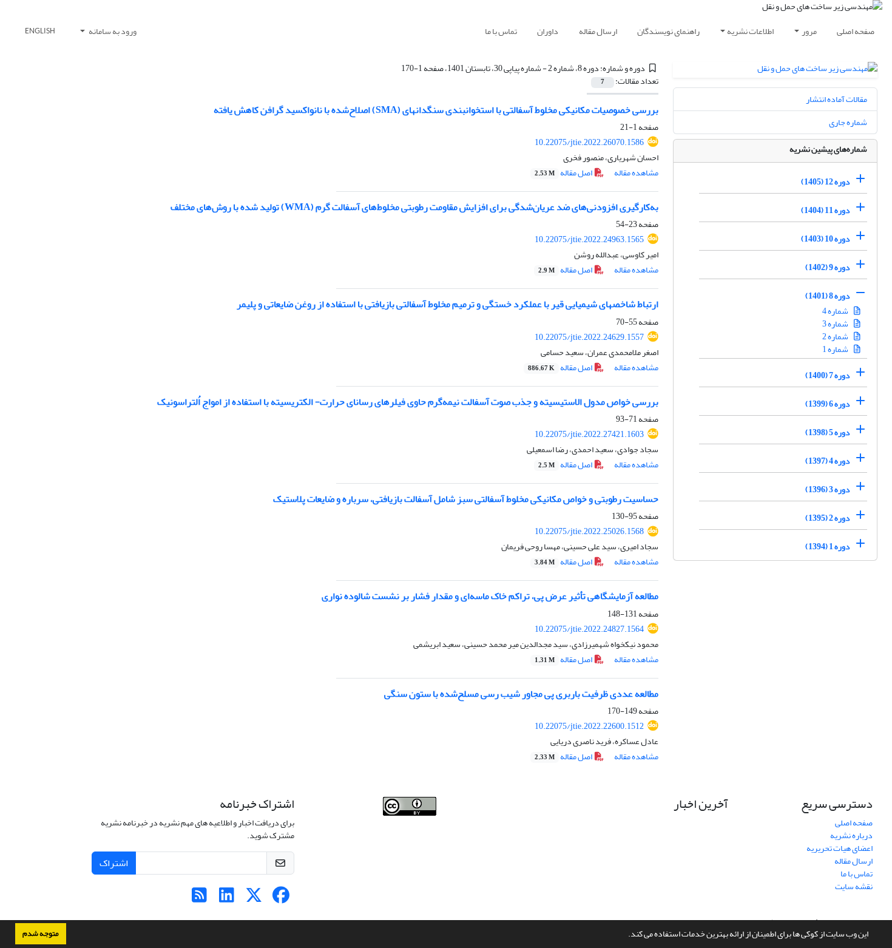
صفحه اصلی (855, 31)
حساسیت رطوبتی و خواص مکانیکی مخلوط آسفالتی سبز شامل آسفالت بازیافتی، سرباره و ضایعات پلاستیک (465, 499)
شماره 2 (836, 336)
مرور (809, 31)
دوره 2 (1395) (827, 518)
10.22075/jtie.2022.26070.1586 (589, 142)
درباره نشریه (851, 835)
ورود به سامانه (112, 31)
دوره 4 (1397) (827, 461)
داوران (547, 31)
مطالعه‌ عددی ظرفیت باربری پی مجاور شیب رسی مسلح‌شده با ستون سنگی (521, 694)
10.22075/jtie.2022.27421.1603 (589, 434)
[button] (625, 935)
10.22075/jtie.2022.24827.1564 (589, 629)
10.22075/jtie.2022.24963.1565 (589, 239)
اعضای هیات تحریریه (839, 848)
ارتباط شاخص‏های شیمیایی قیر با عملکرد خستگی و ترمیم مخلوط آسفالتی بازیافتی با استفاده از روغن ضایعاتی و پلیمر (447, 304)
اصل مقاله (564, 172)
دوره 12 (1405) (825, 182)
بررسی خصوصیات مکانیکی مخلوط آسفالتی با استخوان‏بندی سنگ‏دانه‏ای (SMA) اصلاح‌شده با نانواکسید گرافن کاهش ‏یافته (436, 110)
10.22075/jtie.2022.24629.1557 (589, 337)
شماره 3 (836, 324)
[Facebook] (281, 898)
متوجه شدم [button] (40, 933)
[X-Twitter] (254, 898)
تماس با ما (501, 31)
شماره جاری (848, 122)
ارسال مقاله (598, 31)
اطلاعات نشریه (750, 31)
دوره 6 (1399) (827, 404)
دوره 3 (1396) (827, 489)
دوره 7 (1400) (827, 375)
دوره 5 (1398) (827, 432)
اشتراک (114, 863)
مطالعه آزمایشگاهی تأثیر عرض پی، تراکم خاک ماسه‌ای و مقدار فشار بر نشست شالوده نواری (490, 596)
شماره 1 (836, 349)
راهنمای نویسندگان (668, 31)
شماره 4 (836, 311)
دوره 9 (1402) (827, 267)
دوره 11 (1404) (825, 210)
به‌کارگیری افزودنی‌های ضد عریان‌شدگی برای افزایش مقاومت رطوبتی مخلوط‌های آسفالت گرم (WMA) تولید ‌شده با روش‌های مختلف (414, 207)
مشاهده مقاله (636, 172)
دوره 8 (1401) (827, 296)
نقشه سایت (854, 886)
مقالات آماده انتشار (836, 99)
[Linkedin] (227, 898)
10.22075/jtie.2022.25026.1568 (589, 531)
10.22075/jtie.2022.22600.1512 (589, 726)
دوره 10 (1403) (825, 239)
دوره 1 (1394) (827, 546)
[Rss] (199, 898)
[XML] (394, 68)
